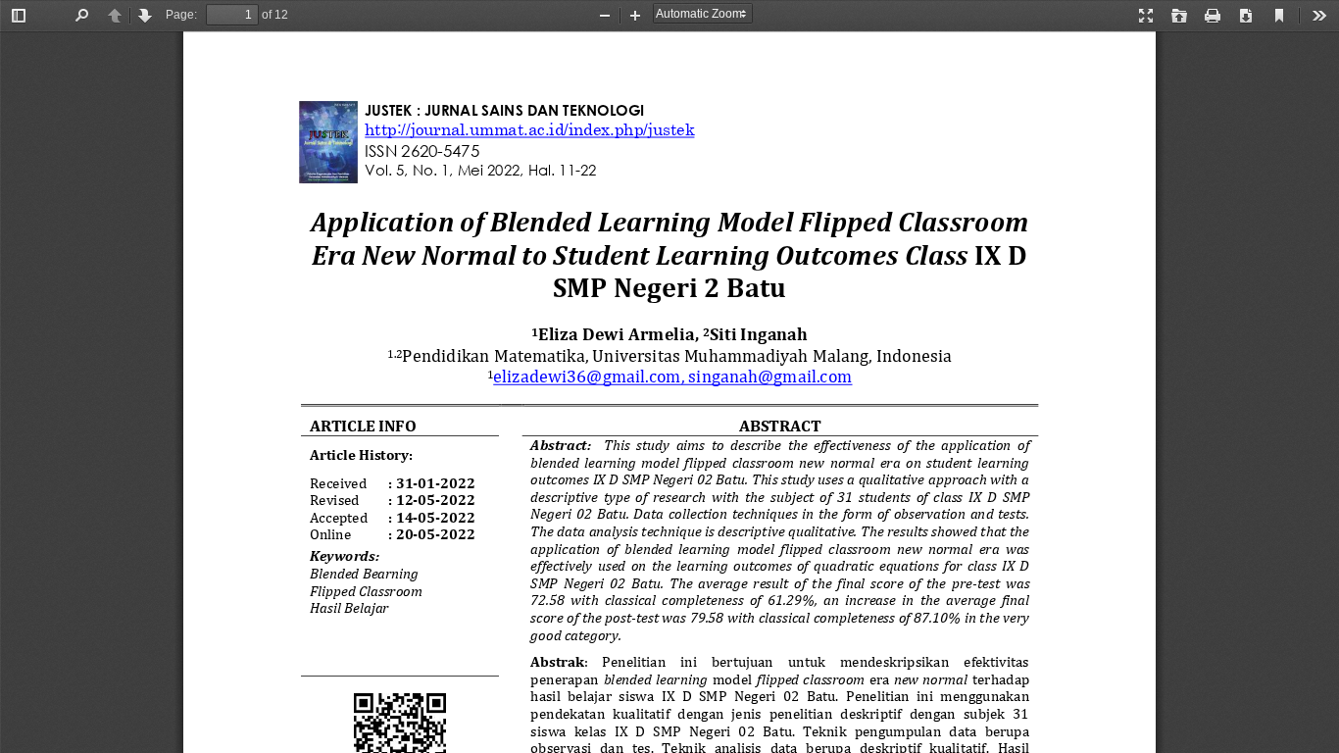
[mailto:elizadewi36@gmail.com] (587, 376)
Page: (181, 15)
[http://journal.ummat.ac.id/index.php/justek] (529, 129)
